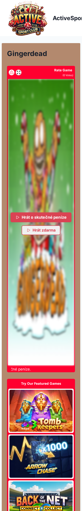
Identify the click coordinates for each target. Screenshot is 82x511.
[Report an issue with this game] (11, 72)
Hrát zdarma (44, 230)
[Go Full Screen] (18, 72)
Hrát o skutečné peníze (44, 217)
